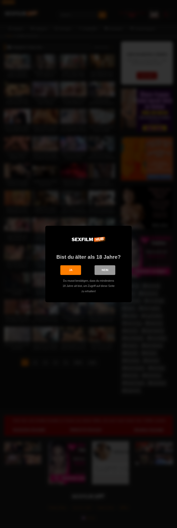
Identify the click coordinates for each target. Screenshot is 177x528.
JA (71, 270)
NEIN (105, 270)
